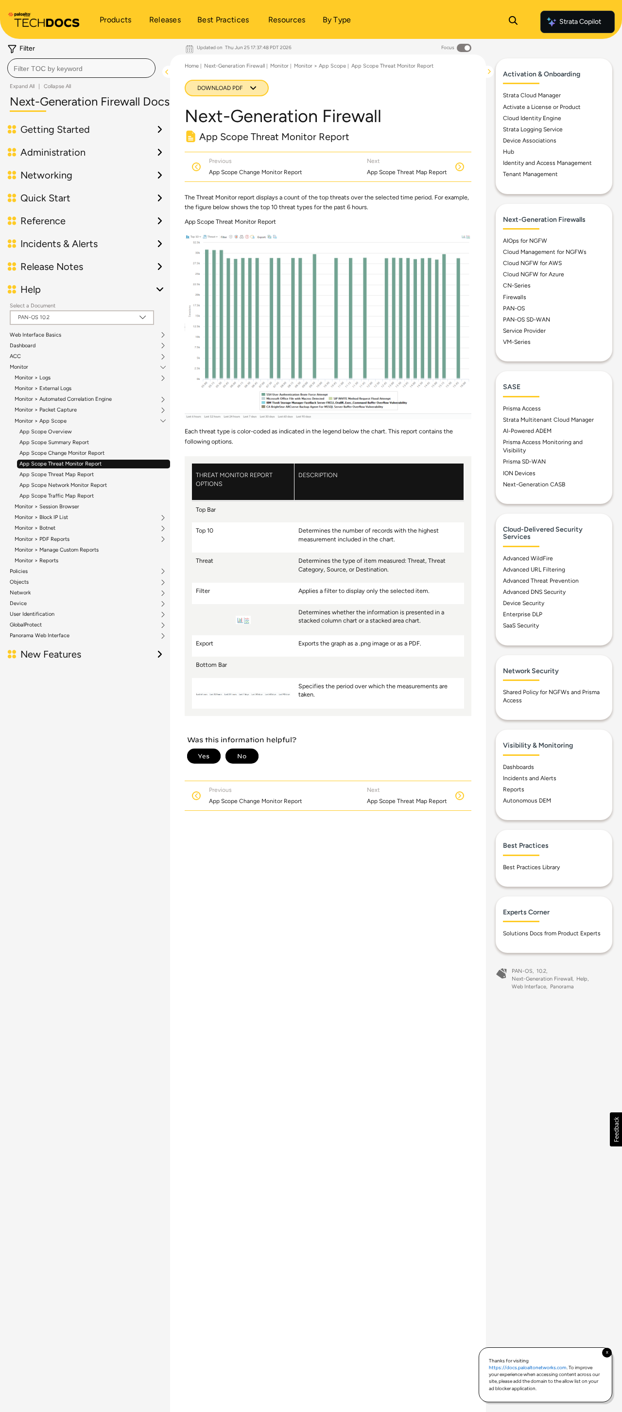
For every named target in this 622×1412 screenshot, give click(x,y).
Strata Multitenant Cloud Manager (548, 419)
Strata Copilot (580, 22)
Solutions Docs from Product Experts (552, 933)
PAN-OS (514, 308)
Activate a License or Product (542, 107)
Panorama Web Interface (39, 636)
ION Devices (519, 473)
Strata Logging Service (533, 129)
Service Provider (524, 330)
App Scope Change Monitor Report (61, 453)
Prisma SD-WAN (524, 461)
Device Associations (529, 140)
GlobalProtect (26, 625)
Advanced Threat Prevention (541, 580)
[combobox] (81, 68)
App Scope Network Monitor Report (63, 485)
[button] (616, 1129)
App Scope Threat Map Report (56, 474)
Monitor (19, 367)
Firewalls (514, 297)
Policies (19, 571)
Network (20, 593)
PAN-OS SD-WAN (526, 319)
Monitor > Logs (33, 378)
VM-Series (517, 342)
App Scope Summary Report (54, 442)
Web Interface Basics (35, 335)
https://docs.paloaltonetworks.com (528, 1367)
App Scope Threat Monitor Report (60, 464)
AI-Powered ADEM (527, 431)
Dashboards (518, 767)
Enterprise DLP (522, 614)
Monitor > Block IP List (41, 517)
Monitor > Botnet (35, 528)
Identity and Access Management (547, 163)
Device (18, 604)
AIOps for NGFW (525, 240)
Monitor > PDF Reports (42, 539)
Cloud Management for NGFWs (545, 252)
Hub (508, 151)
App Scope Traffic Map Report (56, 496)
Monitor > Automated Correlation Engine (63, 399)
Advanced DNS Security (534, 592)
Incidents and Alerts (529, 778)
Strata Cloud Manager (532, 95)
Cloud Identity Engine (532, 118)
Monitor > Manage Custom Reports (57, 550)
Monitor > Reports (36, 560)
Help (581, 979)
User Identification (32, 614)
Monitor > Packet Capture (46, 410)
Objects (19, 582)
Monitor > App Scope (41, 421)
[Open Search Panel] (513, 22)
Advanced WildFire (528, 558)
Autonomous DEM (527, 800)
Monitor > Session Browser (47, 506)
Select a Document (32, 306)
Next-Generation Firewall (234, 66)
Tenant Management (530, 174)
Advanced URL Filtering (534, 569)
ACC (15, 356)
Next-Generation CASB (534, 484)
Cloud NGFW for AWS (532, 263)
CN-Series (517, 285)
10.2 (541, 971)
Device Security (523, 603)
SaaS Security (521, 625)
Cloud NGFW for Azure (533, 274)
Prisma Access (522, 408)
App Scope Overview (45, 432)
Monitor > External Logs (43, 388)
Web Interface (529, 986)
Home (192, 66)
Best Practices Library (531, 867)
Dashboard (22, 346)
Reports (513, 789)
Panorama (562, 986)
